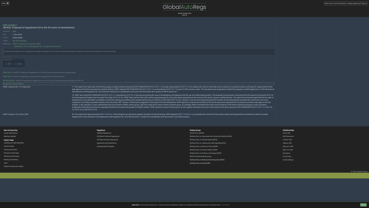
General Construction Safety (13, 166)
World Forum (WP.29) (197, 133)
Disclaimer (286, 153)
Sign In (364, 3)
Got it (363, 205)
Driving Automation (10, 149)
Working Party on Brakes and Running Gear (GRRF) (207, 160)
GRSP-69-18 (7, 72)
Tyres (5, 163)
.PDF (9, 64)
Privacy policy (225, 205)
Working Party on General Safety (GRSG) (203, 140)
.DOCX (19, 64)
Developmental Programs (105, 146)
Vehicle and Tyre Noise (11, 156)
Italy (14, 31)
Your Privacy (287, 156)
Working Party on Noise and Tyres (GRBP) (204, 146)
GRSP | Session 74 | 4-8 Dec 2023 (26, 44)
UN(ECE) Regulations (104, 133)
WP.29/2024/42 (9, 80)
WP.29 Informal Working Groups (200, 156)
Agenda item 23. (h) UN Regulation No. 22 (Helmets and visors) (37, 46)
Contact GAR (287, 140)
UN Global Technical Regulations (108, 136)
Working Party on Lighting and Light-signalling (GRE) (208, 143)
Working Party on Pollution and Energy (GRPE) (205, 153)
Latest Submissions (10, 133)
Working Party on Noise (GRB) (200, 163)
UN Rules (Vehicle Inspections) (107, 140)
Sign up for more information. (336, 3)
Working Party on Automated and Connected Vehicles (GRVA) (211, 136)
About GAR (286, 133)
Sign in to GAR (288, 150)
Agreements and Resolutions (107, 143)
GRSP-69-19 (7, 76)
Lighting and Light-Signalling (14, 143)
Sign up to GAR (288, 146)
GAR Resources (288, 136)
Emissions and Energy (11, 153)
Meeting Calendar (10, 136)
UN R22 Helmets (20, 40)
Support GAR (287, 143)
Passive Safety (9, 146)
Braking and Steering (11, 160)
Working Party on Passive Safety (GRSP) (203, 150)
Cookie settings (288, 160)
